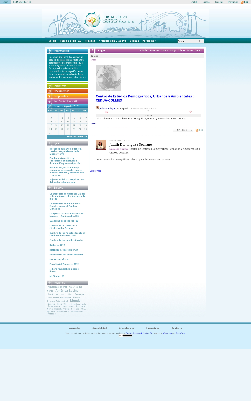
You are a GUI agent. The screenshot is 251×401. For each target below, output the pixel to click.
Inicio (53, 41)
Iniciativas (60, 86)
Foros (190, 50)
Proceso (90, 41)
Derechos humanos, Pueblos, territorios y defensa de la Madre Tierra (66, 151)
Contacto (177, 328)
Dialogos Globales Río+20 (64, 250)
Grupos (164, 50)
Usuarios (154, 50)
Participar (149, 41)
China (70, 294)
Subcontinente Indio (77, 304)
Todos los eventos (77, 136)
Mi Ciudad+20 (57, 276)
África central (67, 306)
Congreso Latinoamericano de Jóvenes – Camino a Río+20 (66, 214)
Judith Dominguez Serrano (130, 144)
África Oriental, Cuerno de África (70, 311)
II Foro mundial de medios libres (64, 270)
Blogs (173, 50)
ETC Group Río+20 (59, 259)
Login (5, 2)
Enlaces (181, 50)
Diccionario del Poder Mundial (66, 254)
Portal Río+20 (114, 17)
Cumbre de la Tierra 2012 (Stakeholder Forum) (63, 226)
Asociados (74, 328)
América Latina (67, 290)
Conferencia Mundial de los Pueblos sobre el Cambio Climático (65, 206)
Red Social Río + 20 (65, 101)
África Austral (54, 306)
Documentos (61, 91)
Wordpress (167, 333)
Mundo (75, 300)
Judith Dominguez (108, 108)
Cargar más (95, 171)
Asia (62, 295)
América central (57, 287)
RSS (201, 130)
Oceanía (51, 304)
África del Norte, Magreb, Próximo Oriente (66, 307)
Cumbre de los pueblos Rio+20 (66, 240)
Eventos (198, 50)
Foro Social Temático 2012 (64, 264)
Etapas (134, 41)
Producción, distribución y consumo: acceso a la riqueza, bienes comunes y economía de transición (67, 171)
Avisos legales (126, 328)
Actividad (144, 50)
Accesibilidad (100, 328)
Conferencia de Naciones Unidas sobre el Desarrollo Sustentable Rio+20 (67, 196)
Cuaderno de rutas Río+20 (64, 221)
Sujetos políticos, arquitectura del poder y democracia (67, 180)
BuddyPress (180, 333)
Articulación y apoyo (113, 41)
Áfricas (52, 314)
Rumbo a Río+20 (70, 41)
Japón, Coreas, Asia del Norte (59, 297)
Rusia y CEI (62, 304)
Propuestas (61, 96)
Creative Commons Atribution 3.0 (139, 333)
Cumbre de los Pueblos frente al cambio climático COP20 (67, 234)
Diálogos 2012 (57, 245)
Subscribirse (152, 328)
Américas (53, 294)
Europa (79, 294)
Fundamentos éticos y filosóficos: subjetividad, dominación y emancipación (65, 161)
